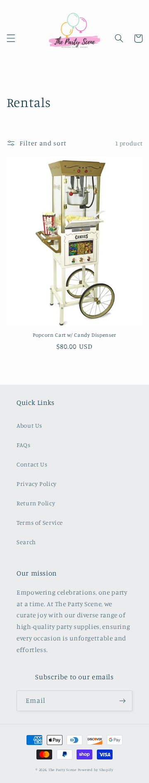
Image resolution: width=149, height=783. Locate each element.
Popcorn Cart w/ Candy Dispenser (74, 335)
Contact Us (32, 464)
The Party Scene (63, 769)
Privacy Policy (37, 483)
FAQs (24, 444)
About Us (29, 425)
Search (26, 541)
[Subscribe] (122, 700)
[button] (10, 38)
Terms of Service (40, 522)
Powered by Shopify (95, 769)
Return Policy (36, 503)
